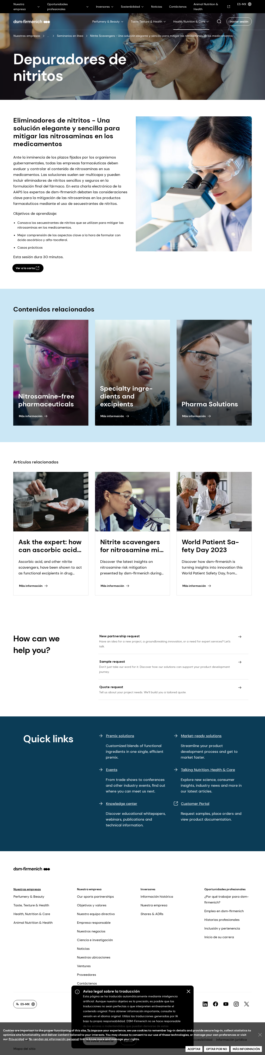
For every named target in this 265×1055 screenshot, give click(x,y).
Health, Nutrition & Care (31, 914)
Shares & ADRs (152, 914)
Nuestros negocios (91, 931)
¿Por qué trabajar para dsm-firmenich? (226, 899)
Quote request (111, 687)
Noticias (83, 948)
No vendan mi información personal (54, 1039)
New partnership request (119, 636)
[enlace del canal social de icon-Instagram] (236, 1004)
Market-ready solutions (201, 735)
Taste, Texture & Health (31, 905)
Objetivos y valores (91, 905)
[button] (219, 21)
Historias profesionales (222, 920)
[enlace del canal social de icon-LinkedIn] (205, 1004)
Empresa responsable (94, 922)
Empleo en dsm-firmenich (224, 911)
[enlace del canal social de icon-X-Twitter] (246, 1004)
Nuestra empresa (89, 889)
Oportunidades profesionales (225, 889)
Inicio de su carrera (219, 937)
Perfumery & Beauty (28, 896)
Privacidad (16, 1039)
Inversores (148, 889)
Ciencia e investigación (95, 940)
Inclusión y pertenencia (222, 928)
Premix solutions (120, 735)
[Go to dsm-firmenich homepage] (31, 21)
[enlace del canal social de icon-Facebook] (215, 1004)
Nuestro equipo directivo (96, 914)
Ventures (84, 966)
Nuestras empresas (26, 36)
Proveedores (86, 975)
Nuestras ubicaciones (93, 957)
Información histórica (157, 896)
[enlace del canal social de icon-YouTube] (226, 1004)
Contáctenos (87, 983)
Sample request (112, 661)
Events (111, 769)
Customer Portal (195, 803)
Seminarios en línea (70, 36)
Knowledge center (121, 803)
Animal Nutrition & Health (33, 922)
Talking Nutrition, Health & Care (208, 769)
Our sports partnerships (95, 896)
